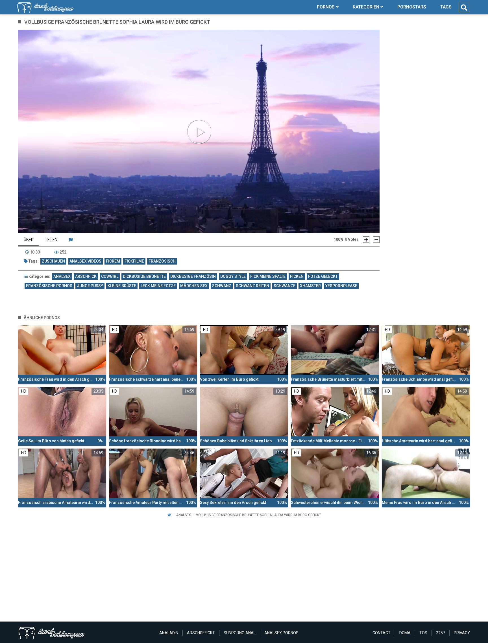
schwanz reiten (252, 285)
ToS (423, 633)
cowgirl (109, 276)
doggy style (233, 276)
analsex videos (85, 261)
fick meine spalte (268, 276)
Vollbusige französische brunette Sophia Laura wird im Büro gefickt (258, 515)
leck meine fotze (158, 285)
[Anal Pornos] (45, 7)
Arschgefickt (201, 633)
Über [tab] (29, 239)
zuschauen (53, 261)
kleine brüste (122, 285)
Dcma (405, 633)
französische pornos (49, 285)
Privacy (462, 633)
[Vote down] (376, 239)
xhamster (310, 285)
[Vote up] (366, 239)
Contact (381, 633)
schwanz (221, 285)
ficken (297, 276)
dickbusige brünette (144, 276)
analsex (62, 276)
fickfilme (134, 261)
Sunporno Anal (240, 633)
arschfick (86, 276)
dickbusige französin (193, 276)
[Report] (70, 239)
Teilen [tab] (51, 239)
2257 (440, 633)
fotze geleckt (323, 276)
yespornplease (341, 285)
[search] (464, 7)
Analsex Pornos (281, 633)
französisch (162, 261)
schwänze (284, 285)
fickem (113, 261)
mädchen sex (194, 285)
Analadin (168, 633)
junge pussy (90, 285)
